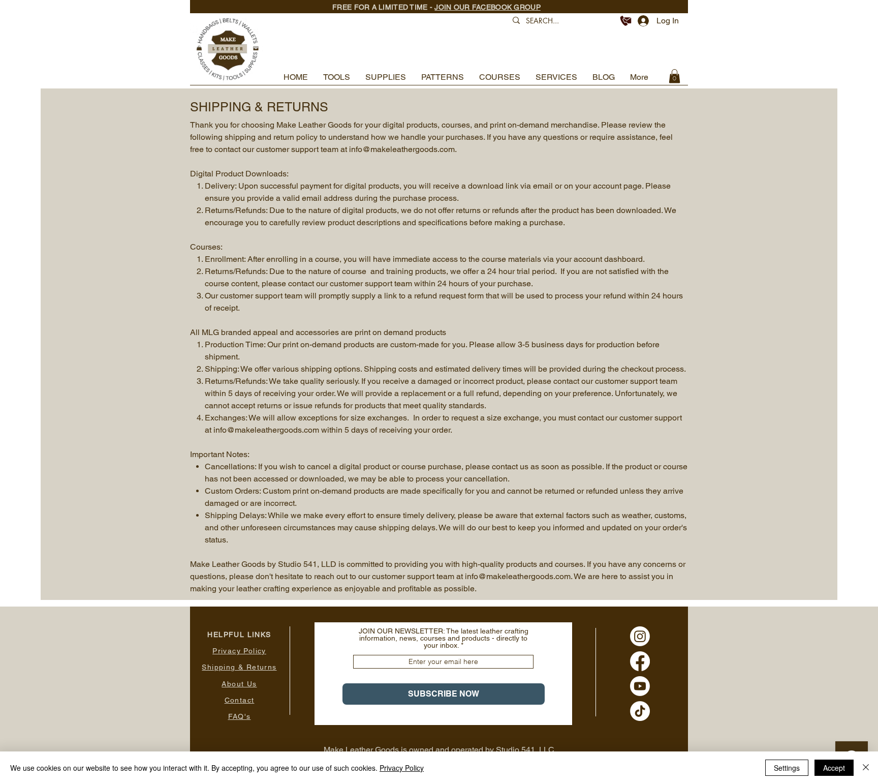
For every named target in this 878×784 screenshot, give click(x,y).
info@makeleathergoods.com (402, 149)
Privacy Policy (402, 768)
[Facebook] (640, 661)
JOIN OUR (453, 7)
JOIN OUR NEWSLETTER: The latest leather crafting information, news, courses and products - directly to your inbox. (443, 638)
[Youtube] (640, 686)
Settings (787, 768)
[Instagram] (640, 636)
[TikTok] (640, 711)
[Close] (866, 768)
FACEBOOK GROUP (506, 7)
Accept (834, 768)
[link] (674, 76)
